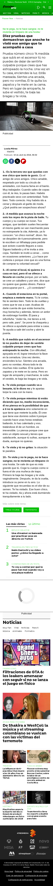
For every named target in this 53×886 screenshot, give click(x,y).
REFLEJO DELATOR (20, 530)
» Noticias (18, 18)
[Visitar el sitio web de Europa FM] (44, 847)
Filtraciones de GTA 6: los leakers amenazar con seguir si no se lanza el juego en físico (25, 678)
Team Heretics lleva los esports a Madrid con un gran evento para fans (37, 815)
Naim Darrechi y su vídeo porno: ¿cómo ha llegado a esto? (27, 553)
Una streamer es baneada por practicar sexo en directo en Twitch (27, 536)
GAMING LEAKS (9, 669)
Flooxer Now (7, 18)
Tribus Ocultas (12, 510)
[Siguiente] (48, 2)
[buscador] (44, 7)
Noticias (25, 13)
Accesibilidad (39, 880)
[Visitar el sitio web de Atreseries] (20, 847)
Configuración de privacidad (36, 876)
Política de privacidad (23, 871)
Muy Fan (7, 13)
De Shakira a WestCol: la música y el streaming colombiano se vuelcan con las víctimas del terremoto (25, 733)
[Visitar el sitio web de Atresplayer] (26, 854)
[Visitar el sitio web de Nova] (44, 841)
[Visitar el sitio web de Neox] (32, 841)
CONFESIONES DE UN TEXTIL (26, 564)
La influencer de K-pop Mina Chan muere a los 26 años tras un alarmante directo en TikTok (13, 773)
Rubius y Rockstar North (17, 2)
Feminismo (31, 510)
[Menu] (49, 7)
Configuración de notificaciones (20, 880)
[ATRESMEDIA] (26, 833)
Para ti (36, 13)
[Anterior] (5, 2)
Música (45, 13)
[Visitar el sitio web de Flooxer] (41, 854)
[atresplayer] (38, 7)
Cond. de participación (15, 876)
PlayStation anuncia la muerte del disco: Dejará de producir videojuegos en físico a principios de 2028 (13, 814)
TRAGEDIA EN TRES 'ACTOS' (25, 547)
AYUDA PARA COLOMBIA (14, 722)
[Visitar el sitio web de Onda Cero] (32, 847)
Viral (16, 13)
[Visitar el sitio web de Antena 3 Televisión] (9, 841)
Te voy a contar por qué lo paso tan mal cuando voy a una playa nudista (28, 570)
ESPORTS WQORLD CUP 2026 (37, 808)
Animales (17, 631)
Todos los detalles (34, 766)
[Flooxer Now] (13, 7)
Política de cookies (41, 871)
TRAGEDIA (7, 766)
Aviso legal (8, 871)
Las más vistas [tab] (15, 524)
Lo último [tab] (34, 524)
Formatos (30, 631)
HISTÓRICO (7, 807)
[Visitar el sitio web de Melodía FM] (12, 854)
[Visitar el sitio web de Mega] (9, 847)
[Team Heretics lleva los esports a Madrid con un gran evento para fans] (38, 797)
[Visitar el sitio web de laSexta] (20, 841)
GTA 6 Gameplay (35, 2)
